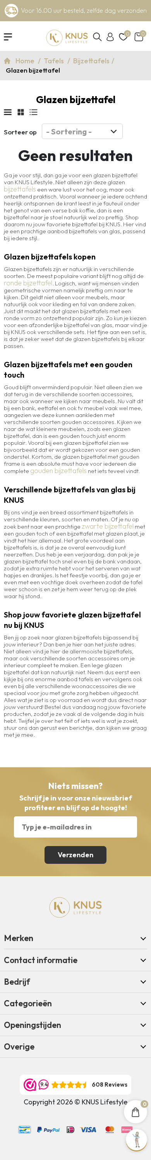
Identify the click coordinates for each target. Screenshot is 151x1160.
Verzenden (75, 854)
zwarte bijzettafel (108, 526)
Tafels (54, 60)
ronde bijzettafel (28, 283)
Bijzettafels (91, 60)
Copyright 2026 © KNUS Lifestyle (75, 1101)
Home (25, 60)
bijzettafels (20, 189)
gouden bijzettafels (58, 470)
